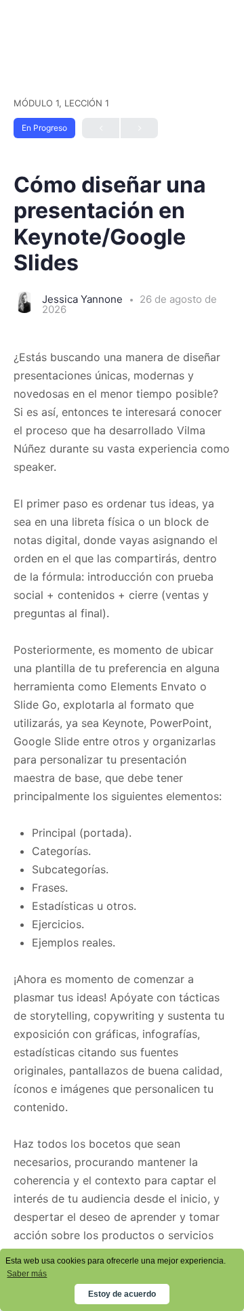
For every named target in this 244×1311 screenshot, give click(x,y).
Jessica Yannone (83, 299)
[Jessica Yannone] (24, 303)
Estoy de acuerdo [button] (122, 1294)
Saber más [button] (27, 1273)
